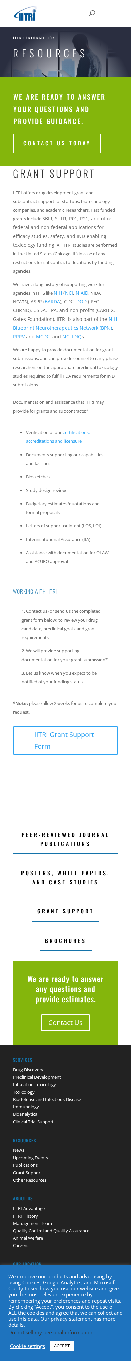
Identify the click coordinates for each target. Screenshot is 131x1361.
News (18, 1150)
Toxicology (24, 1092)
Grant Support (65, 911)
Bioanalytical (25, 1114)
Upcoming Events (30, 1158)
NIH (58, 293)
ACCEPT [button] (62, 1346)
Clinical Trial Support (33, 1122)
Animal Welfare (28, 1238)
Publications (25, 1165)
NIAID (82, 293)
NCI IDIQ (72, 336)
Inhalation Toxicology (34, 1084)
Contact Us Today (57, 143)
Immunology (26, 1107)
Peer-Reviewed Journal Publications (65, 839)
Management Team (32, 1223)
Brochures (65, 941)
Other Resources (29, 1180)
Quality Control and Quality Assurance (51, 1231)
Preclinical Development (37, 1077)
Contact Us (65, 1022)
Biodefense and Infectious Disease (47, 1099)
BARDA (52, 301)
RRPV (19, 336)
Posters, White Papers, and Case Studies (65, 877)
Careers (20, 1245)
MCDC (43, 336)
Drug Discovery (28, 1070)
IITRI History (25, 1216)
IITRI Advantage (29, 1208)
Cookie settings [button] (27, 1346)
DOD (81, 301)
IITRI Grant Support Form (64, 740)
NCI (69, 293)
